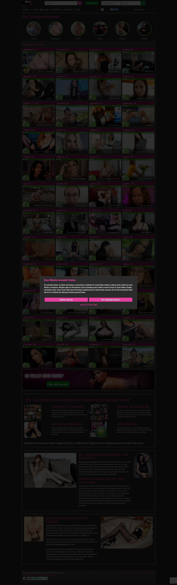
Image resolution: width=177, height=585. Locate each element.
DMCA (95, 304)
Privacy (91, 304)
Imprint (82, 304)
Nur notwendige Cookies (111, 299)
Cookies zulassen (66, 299)
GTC (86, 304)
